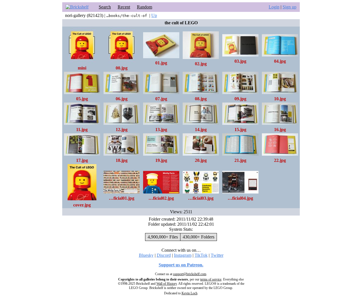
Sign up (289, 7)
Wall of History (166, 284)
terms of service (210, 279)
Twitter (217, 255)
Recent (124, 7)
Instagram (182, 255)
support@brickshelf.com (189, 274)
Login (274, 7)
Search (105, 7)
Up (154, 15)
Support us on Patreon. (181, 264)
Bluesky (146, 255)
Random (144, 7)
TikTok (201, 255)
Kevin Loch (189, 293)
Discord (164, 255)
